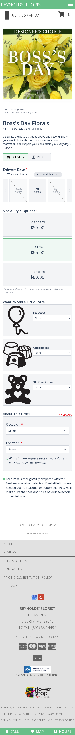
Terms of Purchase (38, 720)
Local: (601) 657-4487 (37, 627)
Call (14, 731)
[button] (64, 15)
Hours (64, 731)
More (8, 148)
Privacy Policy (11, 720)
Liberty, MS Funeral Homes (20, 707)
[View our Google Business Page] (34, 599)
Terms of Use (64, 720)
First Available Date (48, 174)
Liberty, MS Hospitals (58, 707)
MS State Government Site (53, 713)
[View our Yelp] (41, 599)
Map (39, 731)
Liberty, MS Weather (17, 713)
